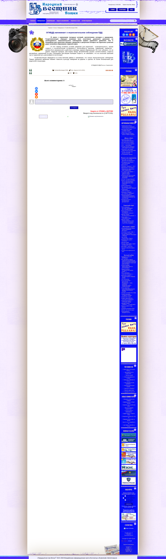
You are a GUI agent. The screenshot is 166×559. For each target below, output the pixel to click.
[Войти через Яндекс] (36, 94)
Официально (61, 27)
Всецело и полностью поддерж (129, 400)
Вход (131, 9)
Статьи (55, 27)
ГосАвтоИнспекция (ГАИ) (71, 27)
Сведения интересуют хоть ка (129, 417)
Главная (113, 9)
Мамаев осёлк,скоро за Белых (129, 420)
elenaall (130, 540)
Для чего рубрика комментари (129, 408)
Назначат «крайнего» (130, 497)
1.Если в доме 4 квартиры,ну (129, 411)
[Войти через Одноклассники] (36, 97)
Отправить (74, 107)
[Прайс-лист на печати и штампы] (128, 104)
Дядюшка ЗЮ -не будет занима (129, 402)
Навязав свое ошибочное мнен (129, 405)
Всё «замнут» (129, 495)
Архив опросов (132, 506)
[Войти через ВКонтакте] (36, 91)
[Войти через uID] (36, 88)
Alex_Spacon (74, 70)
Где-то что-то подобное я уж (129, 423)
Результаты (124, 506)
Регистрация (122, 9)
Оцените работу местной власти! (128, 510)
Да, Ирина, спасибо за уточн (129, 425)
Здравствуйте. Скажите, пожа (129, 414)
